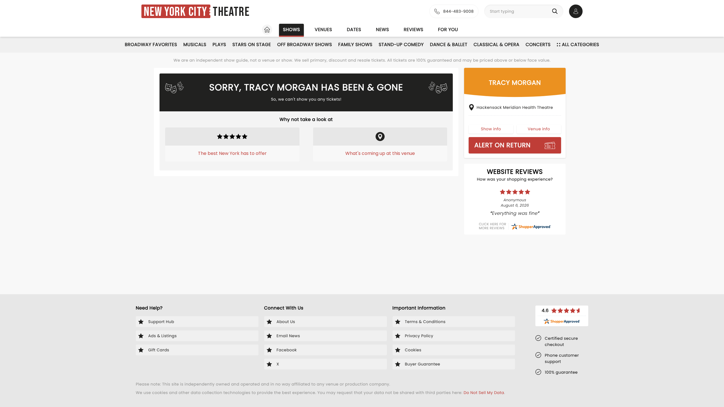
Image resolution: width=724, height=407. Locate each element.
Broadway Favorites (151, 44)
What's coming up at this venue (380, 153)
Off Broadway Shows (304, 44)
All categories (580, 44)
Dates (354, 29)
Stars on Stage (251, 44)
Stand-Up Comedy (401, 44)
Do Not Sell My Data (484, 392)
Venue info (539, 129)
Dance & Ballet (448, 44)
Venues (323, 29)
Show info (491, 129)
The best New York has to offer (232, 153)
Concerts (537, 44)
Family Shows (355, 44)
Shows (291, 29)
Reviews (413, 29)
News (382, 29)
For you (448, 29)
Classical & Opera (497, 44)
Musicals (194, 44)
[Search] (556, 11)
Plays (219, 44)
